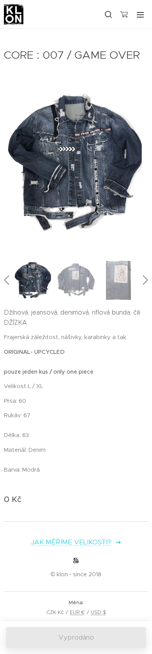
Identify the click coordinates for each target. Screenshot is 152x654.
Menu (140, 14)
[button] (108, 14)
